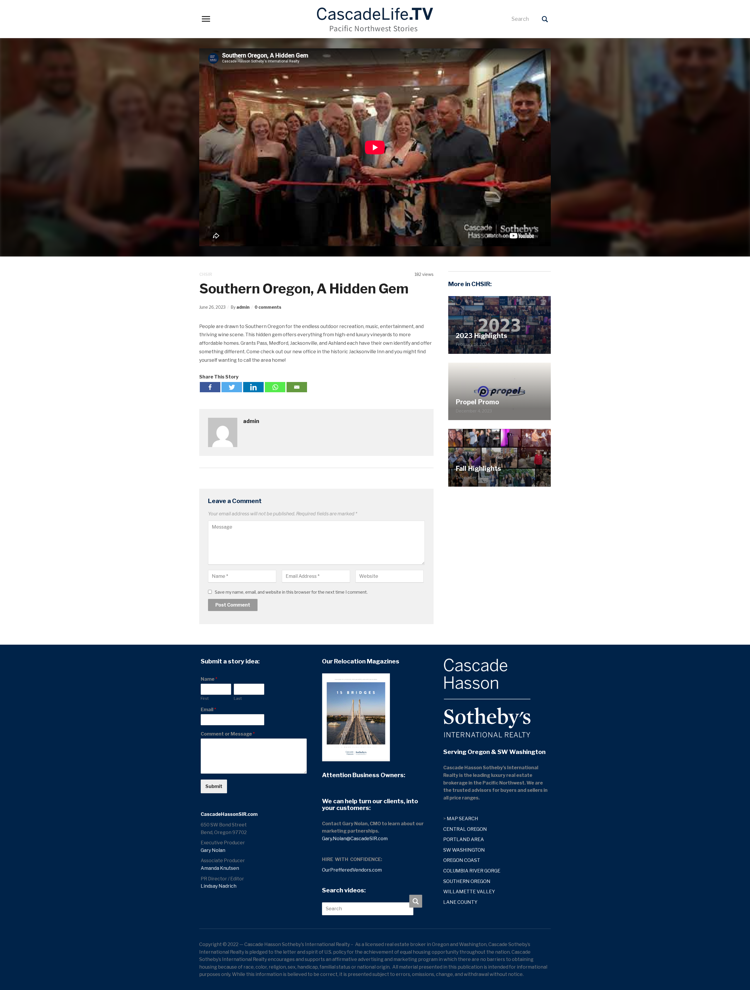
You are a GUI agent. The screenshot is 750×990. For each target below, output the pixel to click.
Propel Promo (477, 402)
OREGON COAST (461, 860)
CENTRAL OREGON (465, 829)
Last (238, 698)
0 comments (268, 307)
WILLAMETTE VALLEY (469, 891)
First (205, 698)
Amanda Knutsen (220, 868)
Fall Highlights (478, 468)
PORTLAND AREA (463, 839)
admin (243, 307)
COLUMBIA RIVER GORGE (471, 871)
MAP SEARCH (462, 818)
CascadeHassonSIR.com (229, 814)
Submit (213, 786)
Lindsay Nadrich (218, 886)
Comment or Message (228, 734)
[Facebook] (210, 387)
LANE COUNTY (460, 902)
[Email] (297, 387)
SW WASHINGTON (464, 850)
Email (208, 709)
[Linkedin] (253, 387)
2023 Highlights (481, 335)
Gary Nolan (213, 850)
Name (209, 679)
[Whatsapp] (275, 387)
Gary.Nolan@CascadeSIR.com (355, 838)
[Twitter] (231, 387)
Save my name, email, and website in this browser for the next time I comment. (291, 592)
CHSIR (205, 274)
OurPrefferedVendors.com (352, 870)
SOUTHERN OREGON (466, 881)
